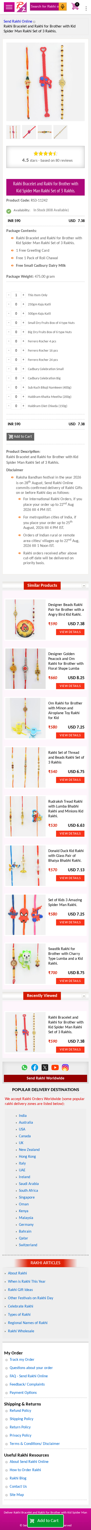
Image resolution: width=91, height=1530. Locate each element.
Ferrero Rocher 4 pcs (42, 341)
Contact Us (18, 1487)
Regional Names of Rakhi (28, 1323)
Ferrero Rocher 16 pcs (43, 351)
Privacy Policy (20, 1436)
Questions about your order (31, 1368)
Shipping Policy (21, 1419)
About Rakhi (17, 1273)
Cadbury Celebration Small (46, 369)
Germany (26, 1225)
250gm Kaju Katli (39, 304)
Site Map (17, 1495)
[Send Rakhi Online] (22, 7)
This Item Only (37, 295)
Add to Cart (47, 1521)
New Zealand (29, 1150)
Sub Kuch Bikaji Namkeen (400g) (49, 388)
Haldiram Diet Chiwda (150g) (47, 406)
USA (22, 1129)
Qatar (23, 1238)
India (23, 1116)
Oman (24, 1204)
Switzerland (28, 1245)
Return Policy (20, 1427)
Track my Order (22, 1360)
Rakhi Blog (18, 1478)
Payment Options (23, 1393)
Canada (25, 1136)
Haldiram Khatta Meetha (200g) (49, 397)
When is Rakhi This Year (27, 1282)
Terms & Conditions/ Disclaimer (35, 1444)
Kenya (23, 1211)
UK (21, 1143)
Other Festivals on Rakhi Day (30, 1298)
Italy (22, 1163)
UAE (22, 1170)
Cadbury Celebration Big (44, 378)
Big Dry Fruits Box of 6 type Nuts (50, 332)
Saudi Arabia (29, 1184)
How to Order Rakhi (25, 1470)
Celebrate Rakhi (20, 1306)
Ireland (24, 1177)
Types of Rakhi (19, 1315)
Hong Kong (27, 1157)
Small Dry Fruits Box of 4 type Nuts (51, 323)
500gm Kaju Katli (39, 314)
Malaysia (26, 1218)
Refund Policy (20, 1411)
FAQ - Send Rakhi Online (29, 1376)
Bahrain (25, 1232)
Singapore (27, 1198)
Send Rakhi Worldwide (45, 1078)
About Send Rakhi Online (29, 1462)
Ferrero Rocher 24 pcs (43, 360)
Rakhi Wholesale (21, 1331)
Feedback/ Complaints (27, 1385)
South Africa (28, 1191)
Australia (26, 1123)
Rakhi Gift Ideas (20, 1290)
